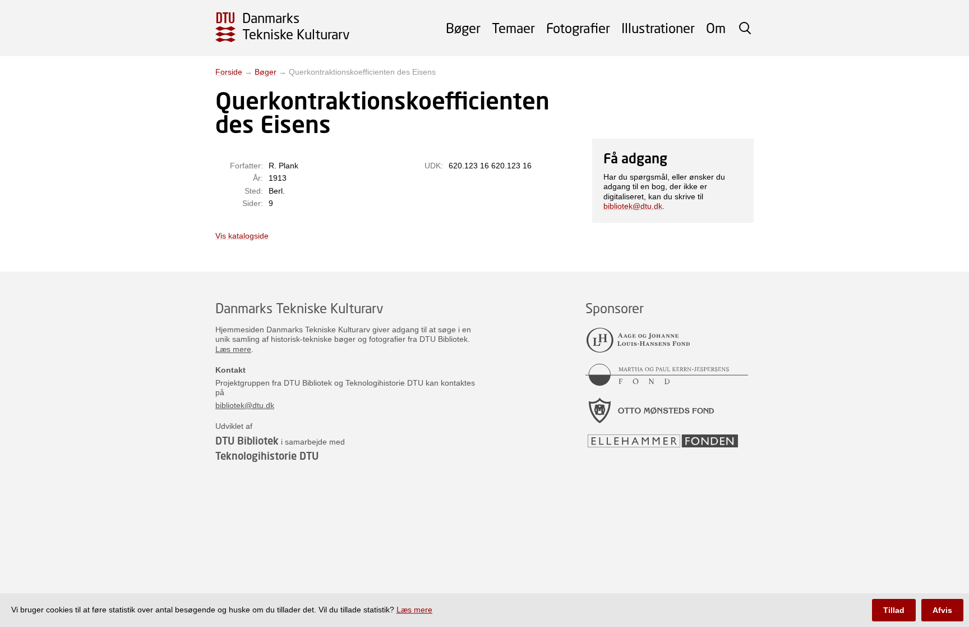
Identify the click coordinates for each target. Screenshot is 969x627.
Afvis (942, 610)
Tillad (894, 610)
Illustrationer (658, 28)
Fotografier (578, 28)
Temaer (513, 28)
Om (716, 28)
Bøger (463, 28)
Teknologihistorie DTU (267, 456)
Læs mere (233, 349)
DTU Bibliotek (247, 440)
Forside (228, 71)
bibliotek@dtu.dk (632, 206)
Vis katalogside (242, 235)
